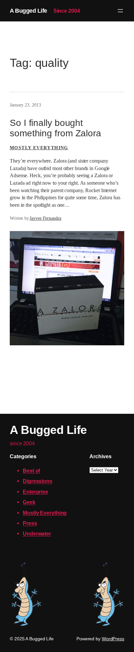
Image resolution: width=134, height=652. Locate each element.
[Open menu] (120, 11)
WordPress (113, 638)
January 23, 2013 (25, 105)
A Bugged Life (28, 10)
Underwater (37, 533)
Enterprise (35, 492)
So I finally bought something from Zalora (55, 128)
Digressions (37, 481)
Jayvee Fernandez (45, 218)
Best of (31, 471)
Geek (29, 502)
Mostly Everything (39, 147)
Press (30, 523)
